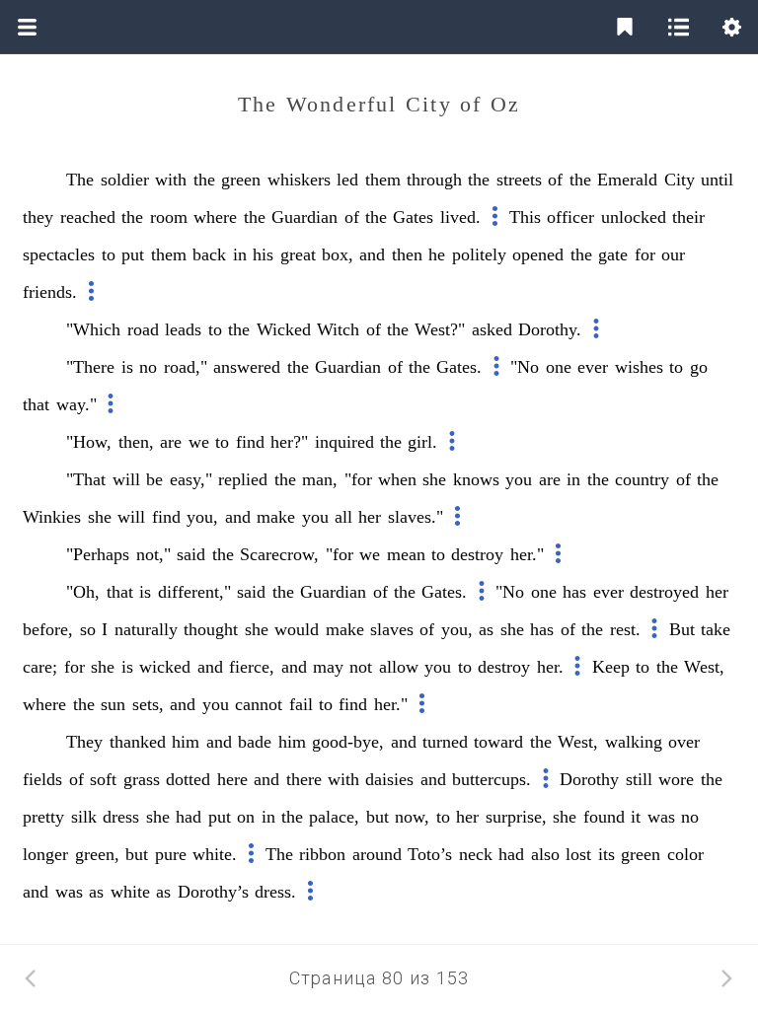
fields (42, 779)
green (241, 179)
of (555, 179)
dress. (275, 892)
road (143, 329)
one (558, 367)
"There (90, 367)
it (636, 817)
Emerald (627, 179)
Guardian (304, 217)
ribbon (322, 854)
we (199, 442)
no (148, 367)
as (486, 629)
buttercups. (491, 779)
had (188, 817)
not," (153, 554)
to (108, 254)
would (296, 629)
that (36, 404)
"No (524, 367)
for (645, 254)
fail (301, 704)
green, (97, 854)
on (246, 817)
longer (45, 854)
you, (202, 517)
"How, (89, 442)
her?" (289, 442)
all (343, 517)
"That (86, 479)
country (642, 479)
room (169, 217)
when (397, 479)
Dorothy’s (213, 892)
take (715, 629)
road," (185, 367)
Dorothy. (549, 329)
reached (87, 217)
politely (479, 254)
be (154, 479)
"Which (93, 329)
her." (527, 554)
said (191, 554)
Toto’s (430, 854)
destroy (477, 554)
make (276, 517)
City (679, 179)
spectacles (59, 254)
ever (592, 367)
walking (633, 742)
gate (613, 254)
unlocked (633, 217)
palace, (334, 817)
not (360, 667)
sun (113, 704)
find (250, 442)
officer (570, 217)
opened (538, 254)
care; (40, 667)
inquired (344, 442)
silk (84, 817)
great (298, 254)
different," (194, 592)
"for (358, 479)
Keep (611, 667)
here (232, 779)
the (204, 179)
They (84, 742)
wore (676, 779)
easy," (191, 479)
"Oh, (83, 592)
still (639, 779)
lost (578, 854)
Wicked (284, 329)
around (377, 854)
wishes (639, 367)
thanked (138, 742)
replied (242, 479)
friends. (50, 292)
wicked (164, 667)
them (383, 179)
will (126, 479)
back (209, 254)
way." (76, 404)
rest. (625, 629)
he (436, 254)
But (682, 629)
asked (492, 329)
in (240, 254)
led (347, 179)
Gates (413, 217)
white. (214, 854)
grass (141, 779)
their (688, 217)
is (127, 367)
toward (498, 742)
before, (48, 629)
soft (103, 779)
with (171, 179)
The (80, 179)
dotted (188, 779)
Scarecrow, (279, 554)
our (673, 254)
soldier (125, 179)
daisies (389, 779)
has (574, 592)
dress (121, 817)
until (717, 179)
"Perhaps (97, 554)
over (684, 742)
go (699, 367)
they (38, 217)
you (518, 479)
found (604, 817)
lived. (460, 217)
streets (519, 179)
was (661, 817)
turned (445, 742)
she (434, 479)
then (407, 254)
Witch (338, 329)
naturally (146, 629)
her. (550, 667)
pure (171, 854)
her (369, 517)
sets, (148, 704)
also (545, 854)
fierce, (251, 667)
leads (183, 329)
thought (211, 629)
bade (254, 742)
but (377, 817)
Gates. (459, 367)
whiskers (299, 179)
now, (412, 817)
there (304, 779)
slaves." (415, 517)
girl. (422, 442)
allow (398, 667)
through (434, 179)
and (372, 254)
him (185, 742)
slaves (392, 629)
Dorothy (589, 779)
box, (337, 254)
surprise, (516, 817)
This (525, 217)
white (130, 892)
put (132, 254)
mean (406, 554)
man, (320, 479)
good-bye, (348, 742)
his (263, 254)
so (88, 629)
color (685, 854)
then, (136, 442)
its (606, 854)
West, (704, 667)
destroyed (664, 592)
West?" (440, 329)
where (215, 217)
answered (246, 367)
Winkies (52, 517)
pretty (43, 817)
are (171, 442)
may (328, 667)
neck (476, 854)
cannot (258, 704)
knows (476, 479)
